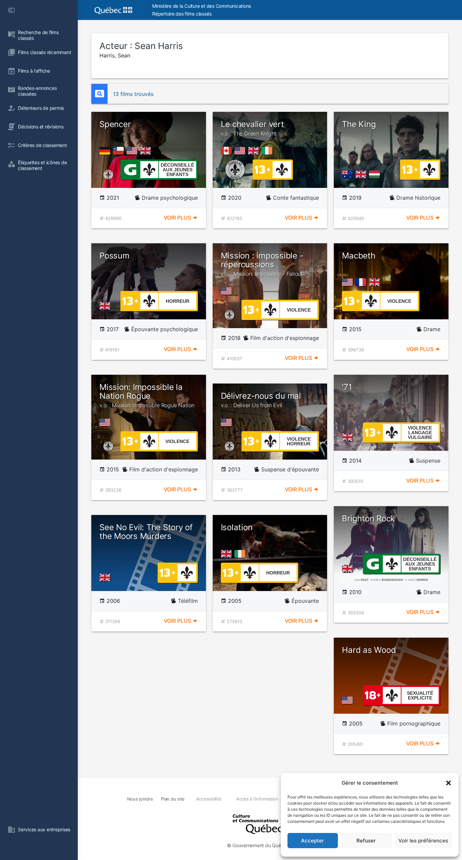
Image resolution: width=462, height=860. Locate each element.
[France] (362, 282)
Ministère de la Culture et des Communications (201, 6)
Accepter (312, 840)
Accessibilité (209, 799)
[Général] (130, 169)
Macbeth (358, 256)
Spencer (115, 124)
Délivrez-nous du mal (261, 400)
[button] (448, 783)
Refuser (366, 840)
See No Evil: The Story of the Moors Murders (146, 531)
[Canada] (227, 150)
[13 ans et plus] (262, 169)
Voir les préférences (423, 840)
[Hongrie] (376, 174)
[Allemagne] (106, 150)
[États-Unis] (133, 150)
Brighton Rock (368, 518)
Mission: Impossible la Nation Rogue (146, 395)
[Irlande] (268, 150)
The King (359, 124)
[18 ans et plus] (372, 694)
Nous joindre (140, 799)
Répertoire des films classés (181, 14)
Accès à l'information (257, 799)
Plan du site (173, 799)
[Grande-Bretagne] (147, 150)
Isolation (237, 527)
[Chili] (119, 150)
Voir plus (178, 217)
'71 (347, 387)
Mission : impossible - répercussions (262, 264)
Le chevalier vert (252, 128)
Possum (114, 256)
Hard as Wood (369, 650)
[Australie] (348, 174)
